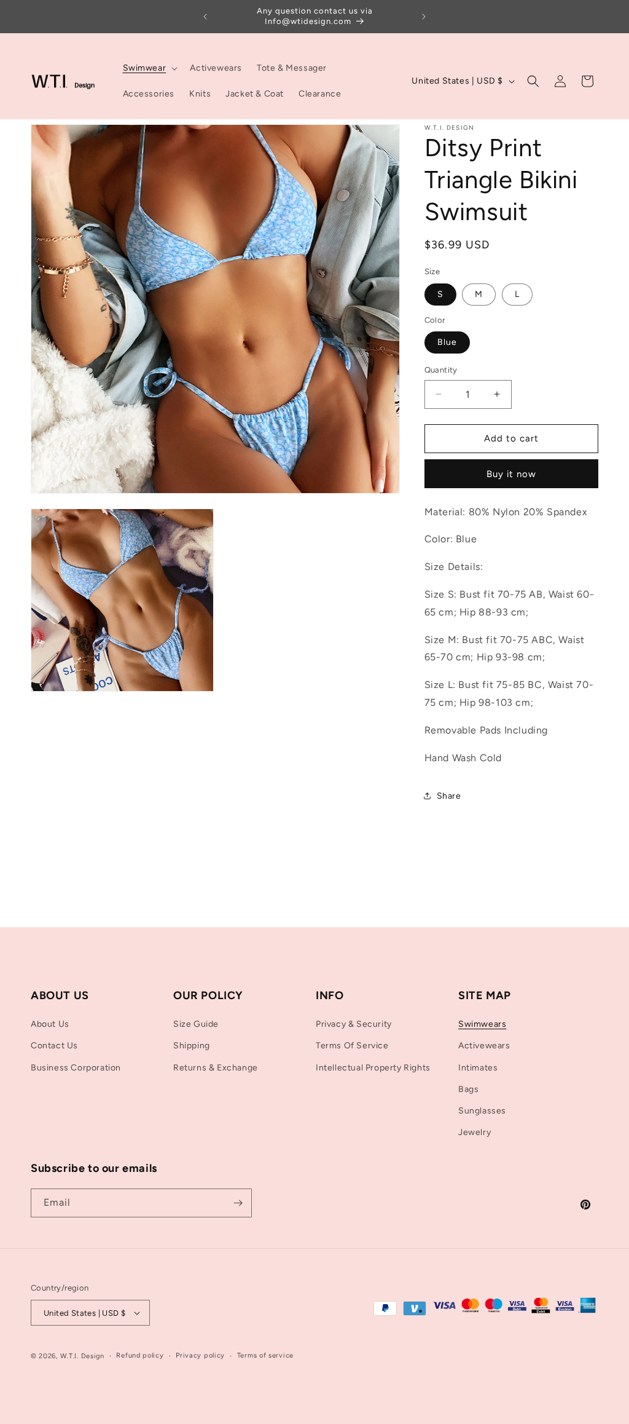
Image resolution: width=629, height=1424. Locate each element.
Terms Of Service (352, 1045)
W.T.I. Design (82, 1356)
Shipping (191, 1045)
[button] (149, 68)
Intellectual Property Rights (373, 1067)
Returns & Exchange (215, 1067)
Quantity (441, 369)
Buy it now (511, 474)
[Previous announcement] (205, 16)
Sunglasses (482, 1111)
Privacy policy (200, 1355)
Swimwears (482, 1024)
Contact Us (54, 1045)
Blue (447, 342)
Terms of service (265, 1355)
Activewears (484, 1045)
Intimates (478, 1067)
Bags (468, 1089)
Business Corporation (76, 1067)
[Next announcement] (423, 16)
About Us (50, 1024)
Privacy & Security (354, 1024)
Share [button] (449, 796)
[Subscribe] (237, 1203)
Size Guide (196, 1024)
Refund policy (139, 1355)
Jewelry (474, 1132)
